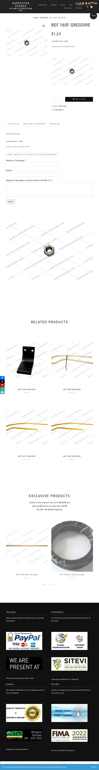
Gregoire (54, 5)
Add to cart (80, 99)
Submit (10, 202)
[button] (44, 26)
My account (68, 8)
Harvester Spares (21, 5)
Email (9, 170)
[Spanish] (95, 3)
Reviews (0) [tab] (55, 124)
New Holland (42, 5)
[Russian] (92, 3)
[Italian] (86, 3)
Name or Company (16, 160)
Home (35, 18)
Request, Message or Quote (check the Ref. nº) (29, 180)
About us (79, 5)
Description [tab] (13, 124)
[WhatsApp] (2, 388)
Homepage (79, 8)
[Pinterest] (2, 385)
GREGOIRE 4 (59, 110)
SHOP (70, 5)
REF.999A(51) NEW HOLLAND (26, 575)
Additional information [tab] (34, 124)
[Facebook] (2, 378)
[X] (2, 381)
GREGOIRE (44, 18)
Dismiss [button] (94, 767)
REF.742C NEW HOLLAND (72, 575)
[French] (83, 3)
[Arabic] (76, 3)
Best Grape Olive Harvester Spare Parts (21, 9)
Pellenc (62, 5)
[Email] (2, 392)
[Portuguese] (89, 3)
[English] (79, 3)
